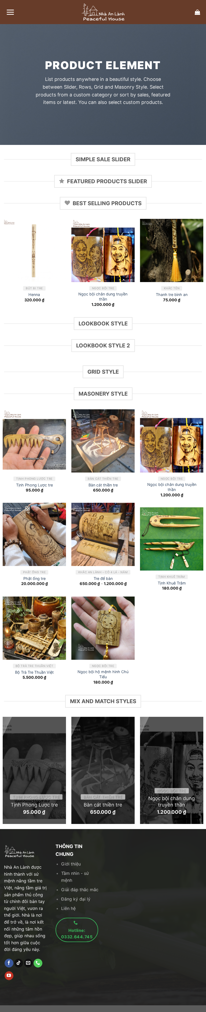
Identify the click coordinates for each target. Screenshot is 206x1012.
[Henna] (34, 250)
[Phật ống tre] (34, 534)
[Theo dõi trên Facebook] (9, 963)
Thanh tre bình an (171, 294)
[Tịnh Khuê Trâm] (171, 539)
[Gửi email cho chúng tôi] (28, 963)
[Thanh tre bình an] (171, 250)
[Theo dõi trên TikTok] (18, 963)
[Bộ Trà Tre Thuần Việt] (34, 628)
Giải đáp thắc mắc (79, 889)
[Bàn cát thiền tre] (103, 441)
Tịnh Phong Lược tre (34, 485)
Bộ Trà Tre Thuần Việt (34, 672)
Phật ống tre (34, 578)
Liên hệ (68, 908)
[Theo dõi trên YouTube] (9, 975)
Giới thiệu (71, 864)
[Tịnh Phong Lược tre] (34, 441)
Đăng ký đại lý (75, 899)
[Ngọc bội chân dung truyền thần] (103, 250)
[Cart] (197, 12)
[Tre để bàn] (103, 534)
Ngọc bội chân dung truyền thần (102, 296)
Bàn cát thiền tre (103, 485)
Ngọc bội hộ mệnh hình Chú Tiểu (103, 674)
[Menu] (10, 12)
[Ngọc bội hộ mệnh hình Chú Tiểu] (103, 628)
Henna (34, 294)
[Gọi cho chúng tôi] (38, 963)
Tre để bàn (103, 578)
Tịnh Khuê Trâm (172, 583)
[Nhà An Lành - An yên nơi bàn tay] (103, 12)
